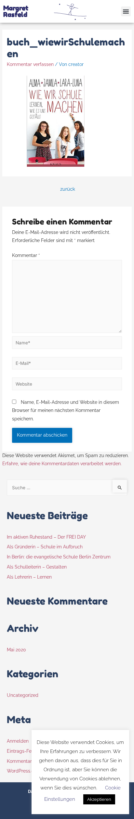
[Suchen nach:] (67, 487)
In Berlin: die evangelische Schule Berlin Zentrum (59, 556)
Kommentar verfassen (30, 64)
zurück (67, 189)
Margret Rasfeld (15, 11)
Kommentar (26, 255)
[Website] (67, 385)
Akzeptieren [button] (99, 799)
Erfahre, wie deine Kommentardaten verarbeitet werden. (62, 463)
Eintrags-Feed (22, 751)
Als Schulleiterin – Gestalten (37, 566)
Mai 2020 (16, 649)
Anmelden (18, 741)
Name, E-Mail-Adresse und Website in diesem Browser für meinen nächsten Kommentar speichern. (65, 410)
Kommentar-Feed (25, 761)
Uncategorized (22, 695)
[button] (126, 11)
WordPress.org (22, 771)
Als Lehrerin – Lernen (29, 577)
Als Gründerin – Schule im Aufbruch (45, 546)
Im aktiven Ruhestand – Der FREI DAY (46, 537)
